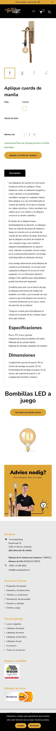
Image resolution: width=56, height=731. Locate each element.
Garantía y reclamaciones (18, 590)
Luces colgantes (13, 624)
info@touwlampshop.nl (19, 570)
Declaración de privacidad (18, 599)
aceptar (20, 725)
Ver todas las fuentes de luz (28, 412)
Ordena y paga (13, 607)
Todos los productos (15, 650)
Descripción (14, 173)
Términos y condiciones (17, 594)
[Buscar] (49, 12)
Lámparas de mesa (15, 632)
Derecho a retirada (15, 603)
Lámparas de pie (14, 641)
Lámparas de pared (15, 628)
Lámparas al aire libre (16, 637)
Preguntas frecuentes (16, 586)
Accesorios (11, 645)
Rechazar (34, 725)
